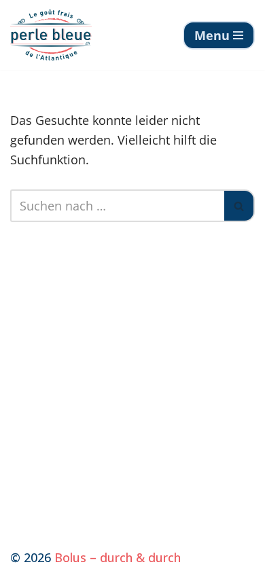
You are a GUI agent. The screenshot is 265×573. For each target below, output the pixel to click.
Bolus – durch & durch (117, 557)
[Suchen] (239, 205)
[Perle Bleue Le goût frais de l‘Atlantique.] (51, 35)
